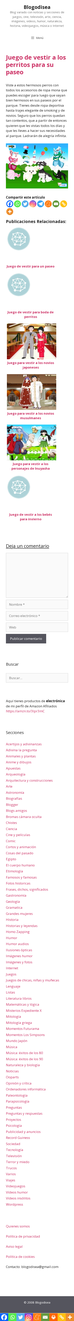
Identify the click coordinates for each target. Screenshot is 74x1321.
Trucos (11, 1168)
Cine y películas (18, 834)
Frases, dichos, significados (27, 889)
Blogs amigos (16, 810)
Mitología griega (19, 1022)
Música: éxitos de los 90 (24, 1059)
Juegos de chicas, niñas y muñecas (32, 980)
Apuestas (13, 768)
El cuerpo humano (20, 865)
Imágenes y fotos (19, 962)
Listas (10, 992)
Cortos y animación (21, 847)
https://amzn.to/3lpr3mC (25, 711)
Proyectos (13, 1119)
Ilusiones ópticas (19, 950)
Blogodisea (37, 7)
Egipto (11, 859)
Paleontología (17, 1095)
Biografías (14, 798)
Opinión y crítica (19, 1083)
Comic (11, 841)
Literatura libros (19, 998)
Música (11, 1047)
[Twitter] (25, 203)
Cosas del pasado (19, 853)
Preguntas (14, 1107)
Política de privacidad (23, 1236)
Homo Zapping (18, 931)
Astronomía (15, 792)
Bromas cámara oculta (24, 816)
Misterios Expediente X (24, 1010)
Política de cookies (20, 1256)
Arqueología (15, 774)
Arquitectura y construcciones (29, 780)
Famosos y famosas (21, 877)
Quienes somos (18, 1226)
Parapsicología (17, 1101)
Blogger (12, 804)
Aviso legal (14, 1246)
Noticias (12, 1071)
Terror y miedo (17, 1162)
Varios (11, 1174)
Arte (9, 786)
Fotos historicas (18, 883)
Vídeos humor (17, 1192)
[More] (9, 211)
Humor (11, 938)
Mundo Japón (16, 1040)
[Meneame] (48, 203)
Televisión (14, 1156)
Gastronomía (16, 895)
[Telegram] (40, 203)
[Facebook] (9, 203)
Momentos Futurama (22, 1028)
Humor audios (17, 944)
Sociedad (13, 1143)
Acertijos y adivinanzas (24, 744)
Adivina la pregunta (21, 750)
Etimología (14, 871)
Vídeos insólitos (18, 1198)
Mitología (13, 1016)
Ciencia (11, 829)
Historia (12, 919)
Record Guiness (18, 1137)
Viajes (10, 1180)
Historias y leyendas (21, 925)
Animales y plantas (21, 756)
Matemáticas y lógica (22, 1004)
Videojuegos (15, 1186)
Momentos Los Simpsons (25, 1034)
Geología (13, 901)
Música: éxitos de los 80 (24, 1053)
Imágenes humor (19, 956)
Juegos (11, 974)
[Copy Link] (63, 203)
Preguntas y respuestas (24, 1113)
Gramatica (14, 907)
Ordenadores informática (26, 1089)
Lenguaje (13, 986)
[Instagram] (32, 203)
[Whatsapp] (17, 203)
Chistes (11, 822)
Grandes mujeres (19, 913)
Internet (12, 968)
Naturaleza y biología (23, 1065)
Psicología (14, 1125)
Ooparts (12, 1077)
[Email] (55, 203)
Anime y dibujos (18, 762)
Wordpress (14, 1204)
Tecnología (14, 1149)
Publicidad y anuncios (23, 1131)
